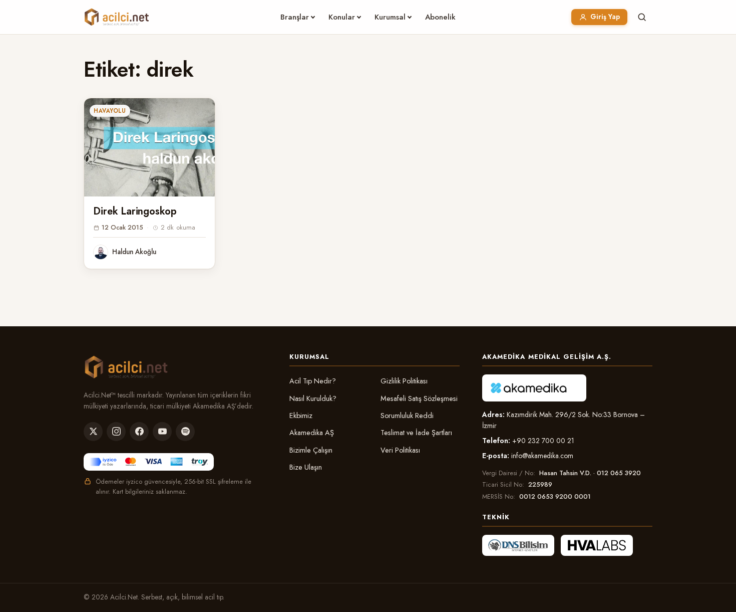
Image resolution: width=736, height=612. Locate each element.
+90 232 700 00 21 (543, 441)
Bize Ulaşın (305, 467)
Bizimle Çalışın (310, 450)
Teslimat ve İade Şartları (416, 433)
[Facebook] (139, 431)
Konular (341, 17)
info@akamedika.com (542, 456)
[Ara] (641, 17)
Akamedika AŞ (311, 433)
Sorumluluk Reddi (407, 416)
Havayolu (110, 111)
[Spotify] (185, 431)
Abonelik (440, 17)
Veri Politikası (400, 450)
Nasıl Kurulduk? (312, 398)
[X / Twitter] (93, 431)
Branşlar (294, 17)
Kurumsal (390, 17)
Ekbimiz (300, 416)
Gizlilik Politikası (404, 381)
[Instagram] (116, 431)
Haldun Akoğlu (134, 252)
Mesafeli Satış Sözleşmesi (419, 398)
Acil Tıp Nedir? (312, 381)
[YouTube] (162, 431)
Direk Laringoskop (135, 211)
